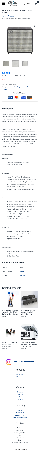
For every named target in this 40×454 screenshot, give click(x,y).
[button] (34, 26)
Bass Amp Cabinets (20, 87)
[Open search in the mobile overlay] (24, 3)
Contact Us (20, 413)
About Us (20, 410)
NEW (22, 271)
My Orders (20, 377)
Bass (11, 87)
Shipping (20, 392)
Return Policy (20, 394)
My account (20, 374)
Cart (20, 397)
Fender (22, 275)
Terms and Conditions (20, 417)
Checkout (20, 399)
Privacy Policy (20, 415)
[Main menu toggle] (3, 3)
